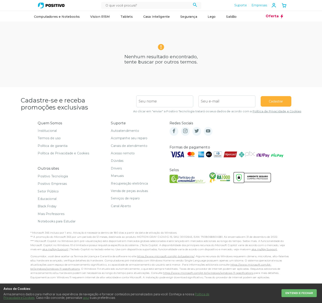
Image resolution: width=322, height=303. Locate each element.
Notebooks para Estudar (57, 221)
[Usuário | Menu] (274, 5)
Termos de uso (49, 138)
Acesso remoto (123, 153)
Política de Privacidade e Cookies (277, 111)
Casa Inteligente (156, 17)
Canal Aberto (121, 206)
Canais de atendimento (129, 146)
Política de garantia (52, 146)
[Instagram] (185, 131)
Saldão (231, 17)
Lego (212, 17)
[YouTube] (208, 131)
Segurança (188, 17)
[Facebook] (174, 131)
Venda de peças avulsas (129, 191)
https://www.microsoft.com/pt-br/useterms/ (165, 256)
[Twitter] (197, 131)
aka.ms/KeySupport (55, 249)
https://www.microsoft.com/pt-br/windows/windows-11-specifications (208, 273)
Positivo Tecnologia (53, 176)
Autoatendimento (125, 131)
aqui (86, 297)
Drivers (116, 168)
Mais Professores (51, 214)
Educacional (47, 199)
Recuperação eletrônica (129, 183)
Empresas (259, 5)
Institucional (47, 131)
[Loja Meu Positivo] (51, 5)
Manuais (117, 176)
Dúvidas (117, 161)
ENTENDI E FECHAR (299, 293)
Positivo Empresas (52, 184)
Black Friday (47, 206)
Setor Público (48, 191)
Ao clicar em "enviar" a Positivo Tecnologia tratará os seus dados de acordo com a (217, 111)
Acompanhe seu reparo (129, 138)
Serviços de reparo (125, 198)
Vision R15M (100, 17)
